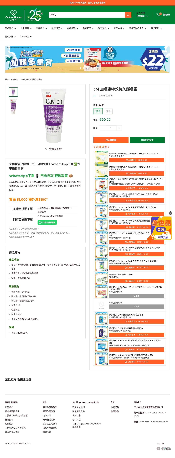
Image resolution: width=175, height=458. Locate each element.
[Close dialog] (170, 213)
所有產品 (14, 79)
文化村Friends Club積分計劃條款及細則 (86, 425)
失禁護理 (56, 28)
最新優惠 (9, 407)
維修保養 (47, 432)
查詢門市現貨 (147, 140)
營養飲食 (40, 28)
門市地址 (25, 36)
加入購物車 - (136, 160)
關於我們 (9, 28)
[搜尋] (128, 15)
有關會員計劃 (78, 407)
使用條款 (115, 411)
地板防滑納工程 (12, 432)
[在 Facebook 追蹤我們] (158, 448)
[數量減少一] (102, 128)
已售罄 (137, 296)
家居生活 (118, 28)
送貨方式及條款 (50, 424)
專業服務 (155, 28)
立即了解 (163, 237)
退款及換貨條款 (50, 428)
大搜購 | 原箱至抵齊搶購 (16, 415)
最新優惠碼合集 (12, 411)
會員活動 (76, 415)
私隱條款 (115, 407)
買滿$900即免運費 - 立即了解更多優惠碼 (87, 2)
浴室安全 (102, 28)
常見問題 (76, 419)
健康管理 (87, 28)
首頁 (7, 79)
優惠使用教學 (49, 411)
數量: (95, 128)
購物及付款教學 (50, 407)
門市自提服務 (49, 419)
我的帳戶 (141, 16)
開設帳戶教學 (78, 411)
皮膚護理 (71, 28)
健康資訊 (9, 36)
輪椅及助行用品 (136, 28)
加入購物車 (111, 140)
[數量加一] (119, 128)
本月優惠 (25, 28)
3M (94, 96)
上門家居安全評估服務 (15, 428)
